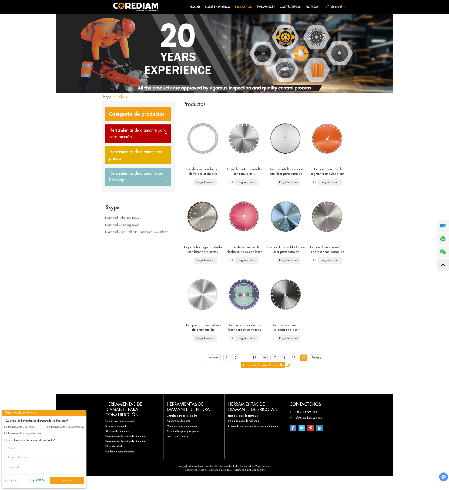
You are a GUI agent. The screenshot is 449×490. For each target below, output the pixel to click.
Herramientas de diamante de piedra (188, 407)
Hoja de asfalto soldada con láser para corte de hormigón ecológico (286, 172)
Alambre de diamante (117, 431)
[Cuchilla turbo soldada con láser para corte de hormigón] (286, 216)
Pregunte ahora (205, 182)
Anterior (214, 357)
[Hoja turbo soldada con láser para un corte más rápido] (244, 294)
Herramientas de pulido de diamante (125, 436)
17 (274, 357)
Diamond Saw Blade (154, 232)
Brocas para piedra (177, 436)
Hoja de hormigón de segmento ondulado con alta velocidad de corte (327, 172)
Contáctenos (290, 7)
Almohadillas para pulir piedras (183, 431)
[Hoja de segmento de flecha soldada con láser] (244, 216)
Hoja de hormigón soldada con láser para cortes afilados (203, 250)
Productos (243, 7)
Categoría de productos (136, 114)
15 (254, 357)
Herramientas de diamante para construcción (123, 409)
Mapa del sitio (262, 466)
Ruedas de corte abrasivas (119, 451)
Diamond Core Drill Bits (121, 232)
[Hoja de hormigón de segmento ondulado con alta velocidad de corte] (327, 138)
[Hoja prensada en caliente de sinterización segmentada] (203, 294)
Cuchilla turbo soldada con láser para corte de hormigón (286, 250)
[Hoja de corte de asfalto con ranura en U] (244, 138)
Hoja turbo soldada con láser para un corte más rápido (244, 328)
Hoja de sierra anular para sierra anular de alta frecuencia (203, 172)
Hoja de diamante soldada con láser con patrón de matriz (327, 250)
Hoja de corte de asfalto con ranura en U (244, 171)
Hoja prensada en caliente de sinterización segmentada (203, 328)
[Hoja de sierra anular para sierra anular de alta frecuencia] (203, 138)
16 (264, 357)
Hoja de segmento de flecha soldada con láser (244, 249)
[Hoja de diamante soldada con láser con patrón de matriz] (327, 216)
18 (283, 357)
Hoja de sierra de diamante (120, 421)
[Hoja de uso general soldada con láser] (286, 294)
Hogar (195, 7)
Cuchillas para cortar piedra (182, 416)
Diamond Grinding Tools (122, 225)
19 (293, 357)
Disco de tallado (114, 446)
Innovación (265, 7)
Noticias (312, 7)
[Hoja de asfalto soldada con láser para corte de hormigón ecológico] (286, 138)
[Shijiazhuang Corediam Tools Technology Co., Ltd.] (135, 7)
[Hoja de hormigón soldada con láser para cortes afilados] (203, 216)
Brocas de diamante (116, 426)
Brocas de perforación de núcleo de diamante (253, 426)
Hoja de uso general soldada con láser (286, 327)
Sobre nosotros (217, 7)
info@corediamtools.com (308, 418)
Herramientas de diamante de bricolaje (253, 407)
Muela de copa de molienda (182, 426)
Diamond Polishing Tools (122, 218)
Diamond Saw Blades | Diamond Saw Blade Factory (237, 470)
